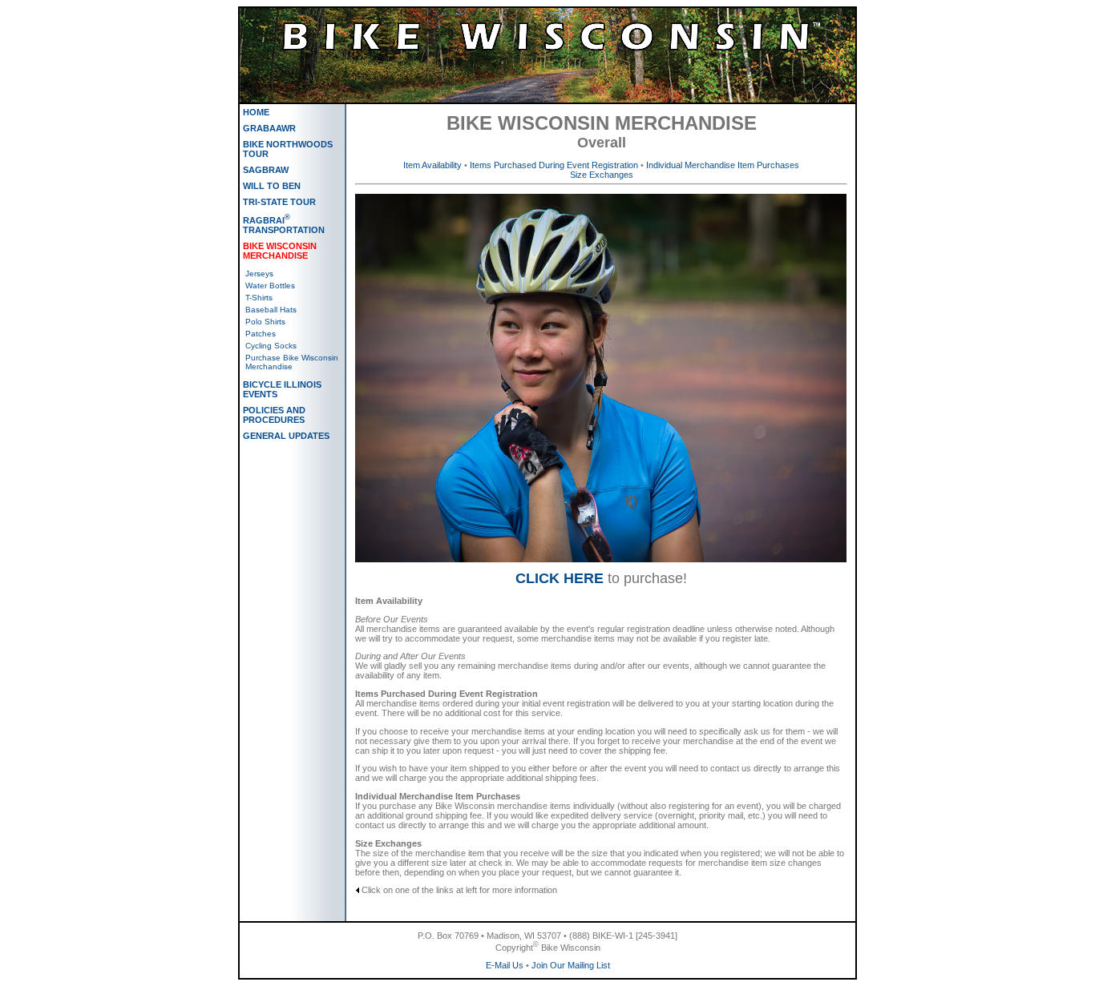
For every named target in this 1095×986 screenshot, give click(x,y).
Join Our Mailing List (570, 965)
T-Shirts (259, 297)
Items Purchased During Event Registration (554, 165)
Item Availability (432, 165)
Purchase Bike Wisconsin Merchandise (291, 362)
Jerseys (259, 273)
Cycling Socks (271, 345)
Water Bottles (270, 285)
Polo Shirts (265, 321)
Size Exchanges (601, 174)
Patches (260, 333)
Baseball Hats (271, 309)
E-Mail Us (504, 965)
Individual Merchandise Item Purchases (722, 165)
